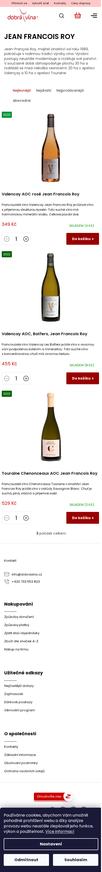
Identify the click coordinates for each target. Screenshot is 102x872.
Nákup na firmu (16, 649)
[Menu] (93, 15)
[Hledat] (60, 15)
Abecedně (22, 100)
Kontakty (60, 3)
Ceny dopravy (80, 3)
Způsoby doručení (19, 616)
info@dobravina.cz (27, 574)
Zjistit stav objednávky (21, 633)
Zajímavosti (13, 694)
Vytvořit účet (40, 3)
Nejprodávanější (70, 90)
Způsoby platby (16, 625)
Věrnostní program (19, 710)
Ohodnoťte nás (49, 796)
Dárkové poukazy (18, 702)
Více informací (59, 831)
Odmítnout (26, 860)
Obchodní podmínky (21, 763)
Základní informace (20, 754)
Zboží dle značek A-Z (21, 641)
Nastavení (51, 844)
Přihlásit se (19, 3)
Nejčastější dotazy (19, 685)
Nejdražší (43, 90)
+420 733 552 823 (26, 581)
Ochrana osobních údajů (24, 771)
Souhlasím (75, 860)
